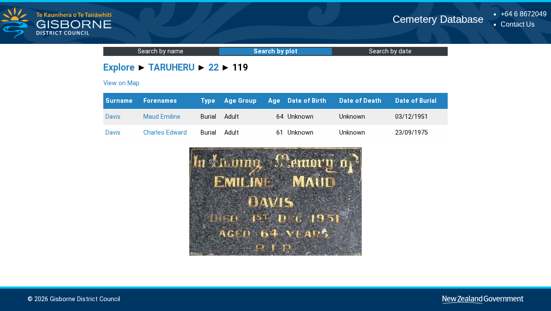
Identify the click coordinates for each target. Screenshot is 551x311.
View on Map (121, 83)
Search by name (160, 51)
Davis (113, 116)
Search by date (390, 51)
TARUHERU (171, 67)
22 (213, 67)
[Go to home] (59, 38)
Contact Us (518, 24)
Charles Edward (165, 132)
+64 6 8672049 (524, 14)
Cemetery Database (438, 19)
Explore (119, 67)
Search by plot (275, 51)
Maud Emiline (161, 116)
